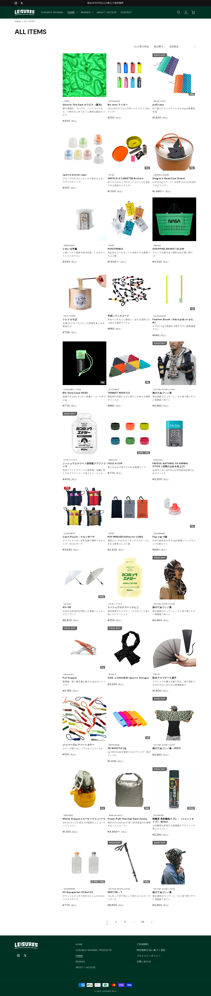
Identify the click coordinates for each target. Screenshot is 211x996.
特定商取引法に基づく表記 (151, 950)
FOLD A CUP (115, 462)
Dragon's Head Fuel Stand (168, 177)
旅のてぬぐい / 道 (164, 391)
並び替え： (160, 46)
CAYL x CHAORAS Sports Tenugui (128, 676)
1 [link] (107, 921)
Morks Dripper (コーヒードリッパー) (84, 817)
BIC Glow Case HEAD (75, 391)
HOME (79, 944)
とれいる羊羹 (70, 247)
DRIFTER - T (119, 891)
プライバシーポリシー (149, 955)
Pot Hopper (70, 676)
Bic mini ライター (118, 103)
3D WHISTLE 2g (117, 747)
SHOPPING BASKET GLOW (168, 247)
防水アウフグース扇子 (164, 676)
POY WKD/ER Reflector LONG (125, 535)
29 (142, 921)
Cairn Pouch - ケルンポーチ (79, 535)
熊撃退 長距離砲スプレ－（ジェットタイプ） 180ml (173, 818)
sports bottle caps (75, 174)
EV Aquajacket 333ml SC (78, 891)
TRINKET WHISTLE (119, 391)
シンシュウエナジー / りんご (123, 606)
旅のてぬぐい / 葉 (164, 606)
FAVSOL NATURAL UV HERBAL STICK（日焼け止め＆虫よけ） (170, 463)
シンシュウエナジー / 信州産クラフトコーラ (84, 463)
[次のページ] (151, 921)
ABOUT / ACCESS (85, 967)
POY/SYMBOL (116, 247)
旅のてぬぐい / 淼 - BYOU (166, 747)
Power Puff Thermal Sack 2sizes (128, 817)
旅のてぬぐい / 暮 (164, 891)
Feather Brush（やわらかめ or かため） (172, 319)
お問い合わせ (144, 961)
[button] (72, 12)
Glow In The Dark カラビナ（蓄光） (83, 103)
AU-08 (67, 606)
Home (18, 21)
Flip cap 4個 (159, 535)
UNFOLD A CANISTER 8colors (125, 177)
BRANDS (80, 961)
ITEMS (79, 955)
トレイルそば (70, 318)
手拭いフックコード (118, 315)
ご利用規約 (143, 944)
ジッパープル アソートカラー (78, 744)
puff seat (159, 103)
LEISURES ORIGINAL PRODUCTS (94, 950)
